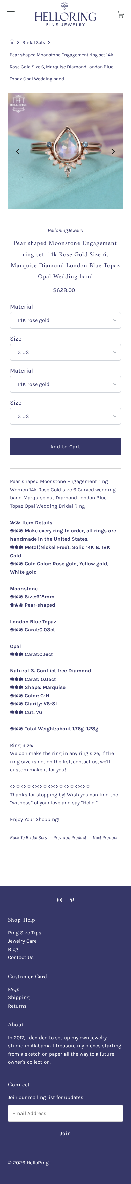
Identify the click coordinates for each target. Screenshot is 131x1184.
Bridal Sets (33, 42)
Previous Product (69, 838)
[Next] (112, 151)
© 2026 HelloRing (28, 1163)
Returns (17, 1006)
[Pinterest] (72, 900)
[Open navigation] (11, 13)
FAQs (13, 989)
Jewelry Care (22, 941)
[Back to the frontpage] (13, 42)
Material (21, 306)
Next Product (105, 838)
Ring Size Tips (24, 933)
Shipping (19, 997)
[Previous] (18, 151)
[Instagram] (59, 900)
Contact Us (21, 957)
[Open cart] (121, 13)
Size (15, 338)
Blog (13, 949)
